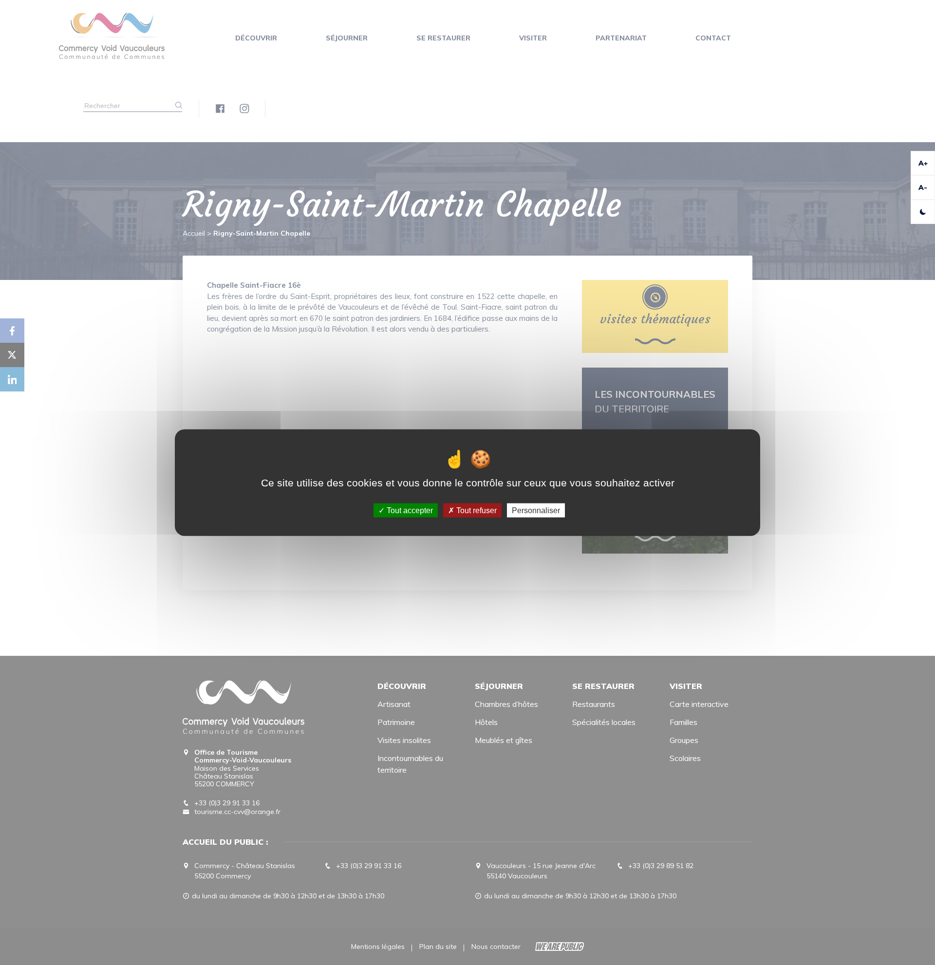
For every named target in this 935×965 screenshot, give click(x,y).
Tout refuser (475, 510)
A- (922, 187)
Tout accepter (409, 510)
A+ (923, 163)
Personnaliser (536, 510)
